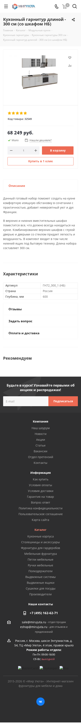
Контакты (40, 463)
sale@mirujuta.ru (34, 622)
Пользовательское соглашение (40, 514)
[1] (10, 113)
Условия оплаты (40, 485)
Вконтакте (40, 701)
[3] (18, 113)
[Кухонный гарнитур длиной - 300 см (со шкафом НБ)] (40, 75)
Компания (40, 421)
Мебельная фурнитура (40, 554)
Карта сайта (40, 520)
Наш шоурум (41, 428)
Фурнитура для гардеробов (40, 548)
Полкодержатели (40, 571)
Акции (40, 440)
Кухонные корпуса (40, 536)
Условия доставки (40, 491)
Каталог (40, 530)
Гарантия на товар (40, 497)
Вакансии (40, 451)
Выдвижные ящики (40, 583)
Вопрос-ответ (40, 502)
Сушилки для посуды (40, 588)
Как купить (40, 479)
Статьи (40, 445)
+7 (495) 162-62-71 (44, 613)
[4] (21, 113)
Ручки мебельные (40, 565)
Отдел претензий (40, 457)
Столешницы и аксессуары (40, 542)
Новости (41, 434)
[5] (25, 113)
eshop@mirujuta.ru (33, 627)
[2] (14, 113)
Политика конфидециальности (41, 508)
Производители (40, 594)
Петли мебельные (40, 559)
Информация (40, 473)
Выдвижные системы (40, 577)
